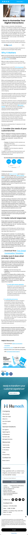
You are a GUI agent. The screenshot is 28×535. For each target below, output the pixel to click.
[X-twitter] (6, 1)
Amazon (7, 58)
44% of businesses (19, 67)
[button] (26, 516)
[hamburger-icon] (23, 45)
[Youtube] (23, 499)
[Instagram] (3, 1)
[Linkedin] (4, 1)
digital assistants (13, 174)
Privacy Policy (14, 533)
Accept (14, 530)
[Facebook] (16, 499)
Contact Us (7, 458)
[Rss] (8, 1)
